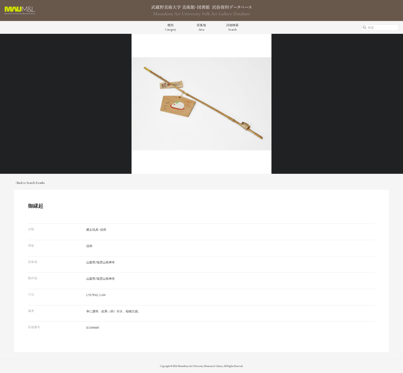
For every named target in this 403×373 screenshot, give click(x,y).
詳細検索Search (232, 27)
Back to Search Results (31, 183)
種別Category (170, 27)
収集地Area (201, 27)
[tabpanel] (201, 104)
